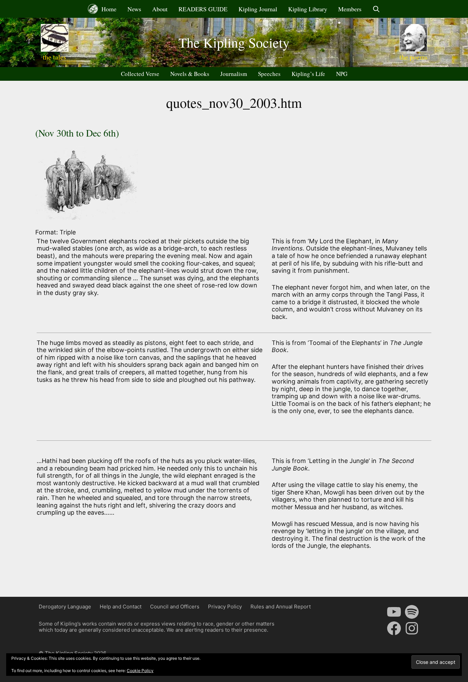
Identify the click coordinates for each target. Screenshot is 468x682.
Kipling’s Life (308, 74)
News (134, 9)
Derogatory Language (65, 606)
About (160, 9)
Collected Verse (140, 74)
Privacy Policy (225, 606)
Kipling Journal (257, 9)
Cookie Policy (140, 670)
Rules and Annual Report (280, 606)
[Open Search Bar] (376, 9)
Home (108, 9)
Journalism (233, 74)
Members (349, 9)
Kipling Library (307, 9)
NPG (341, 74)
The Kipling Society (234, 42)
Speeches (269, 74)
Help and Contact (120, 606)
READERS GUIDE (202, 9)
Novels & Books (189, 74)
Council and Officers (174, 606)
